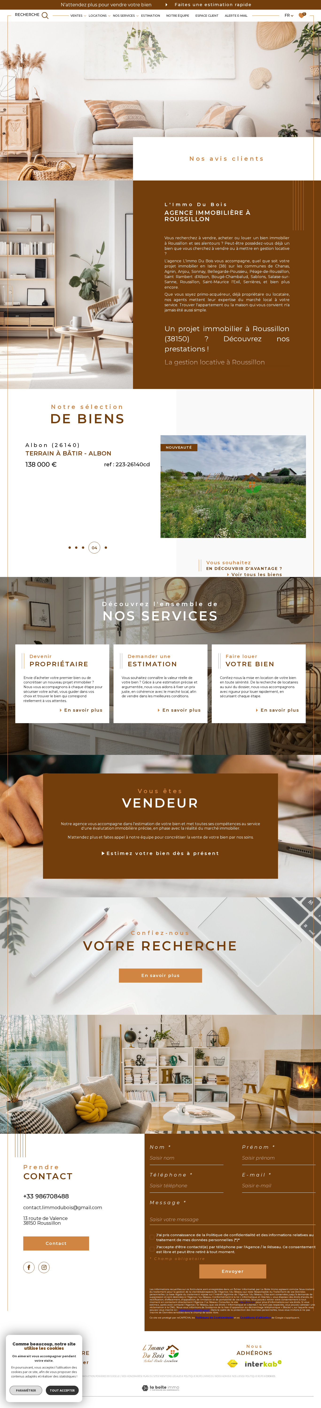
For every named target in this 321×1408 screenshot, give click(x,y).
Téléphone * (171, 1175)
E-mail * (257, 1175)
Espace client (207, 15)
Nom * (161, 1147)
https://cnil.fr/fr (247, 1302)
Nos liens (237, 1376)
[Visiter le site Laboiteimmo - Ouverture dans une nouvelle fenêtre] (160, 1393)
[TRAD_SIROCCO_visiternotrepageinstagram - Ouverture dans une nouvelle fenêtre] (44, 1267)
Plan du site (150, 1376)
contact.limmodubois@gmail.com (62, 1207)
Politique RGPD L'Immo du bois (202, 1376)
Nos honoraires (131, 1376)
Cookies (270, 1376)
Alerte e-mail (236, 15)
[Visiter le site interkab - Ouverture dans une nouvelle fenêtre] (263, 1363)
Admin (226, 1376)
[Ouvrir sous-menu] (85, 15)
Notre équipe (177, 15)
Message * (168, 1202)
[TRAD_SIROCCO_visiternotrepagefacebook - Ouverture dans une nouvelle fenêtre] (29, 1267)
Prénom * (259, 1147)
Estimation (150, 15)
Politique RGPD (254, 1376)
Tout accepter (62, 1390)
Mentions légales (171, 1376)
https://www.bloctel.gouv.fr (194, 1309)
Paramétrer (26, 1390)
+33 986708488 (46, 1196)
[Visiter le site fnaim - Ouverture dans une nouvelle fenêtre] (232, 1363)
